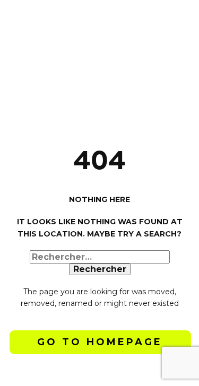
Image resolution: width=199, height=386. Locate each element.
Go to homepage (99, 342)
